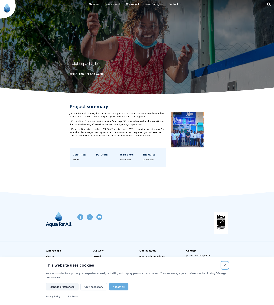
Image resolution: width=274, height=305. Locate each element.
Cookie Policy (71, 296)
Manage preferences (62, 286)
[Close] (224, 265)
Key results (97, 256)
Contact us (175, 4)
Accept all (119, 286)
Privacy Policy (53, 296)
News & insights (153, 4)
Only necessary (93, 286)
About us (50, 256)
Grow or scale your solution (152, 256)
